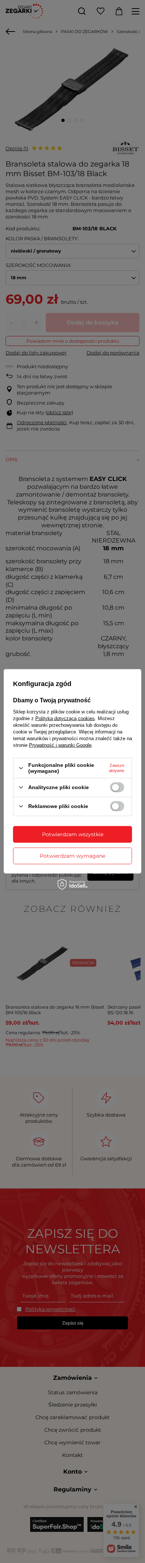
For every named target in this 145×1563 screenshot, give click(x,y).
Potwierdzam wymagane (72, 856)
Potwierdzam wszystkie (72, 834)
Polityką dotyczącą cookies (65, 718)
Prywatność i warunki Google (60, 745)
